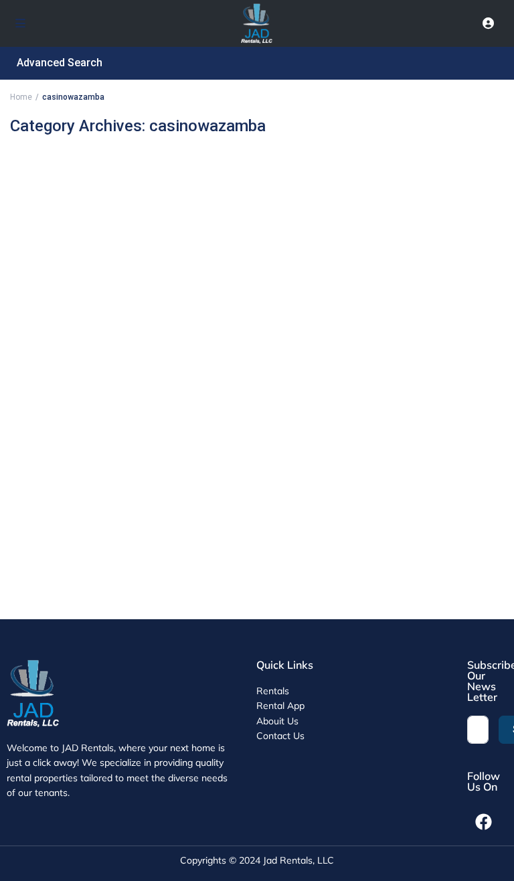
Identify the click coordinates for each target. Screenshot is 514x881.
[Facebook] (484, 822)
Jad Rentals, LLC (298, 860)
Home (21, 97)
